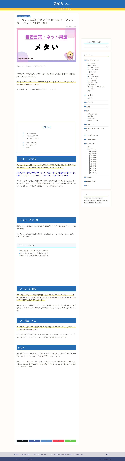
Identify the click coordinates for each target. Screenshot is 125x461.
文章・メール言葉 (93, 69)
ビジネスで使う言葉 (94, 67)
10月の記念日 (93, 168)
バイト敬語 (91, 74)
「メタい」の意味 (31, 133)
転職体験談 (91, 118)
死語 (89, 91)
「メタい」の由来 (31, 142)
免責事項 (30, 458)
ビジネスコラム (91, 124)
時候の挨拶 (93, 72)
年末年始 (93, 200)
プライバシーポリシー (20, 458)
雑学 (87, 186)
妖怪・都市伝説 (91, 181)
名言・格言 (89, 95)
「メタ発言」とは (31, 145)
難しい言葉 (99, 202)
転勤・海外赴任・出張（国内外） (95, 130)
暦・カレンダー (91, 144)
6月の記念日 (93, 161)
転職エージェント (93, 120)
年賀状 (99, 200)
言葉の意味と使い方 (92, 60)
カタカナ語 (89, 102)
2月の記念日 (93, 153)
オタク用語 (91, 88)
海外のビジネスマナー (93, 135)
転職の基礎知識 (92, 114)
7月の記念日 (93, 163)
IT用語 (88, 106)
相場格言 (90, 98)
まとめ (28, 147)
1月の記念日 (93, 151)
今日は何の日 (92, 149)
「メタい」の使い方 (32, 136)
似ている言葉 (92, 84)
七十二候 (87, 200)
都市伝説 (92, 202)
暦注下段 (105, 200)
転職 (87, 111)
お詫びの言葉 (92, 65)
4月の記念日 (93, 157)
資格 (86, 202)
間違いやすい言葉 (93, 76)
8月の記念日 (93, 165)
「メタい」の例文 (33, 138)
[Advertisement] (46, 106)
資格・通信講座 (91, 139)
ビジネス (95, 198)
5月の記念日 (93, 159)
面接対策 (90, 116)
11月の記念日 (93, 170)
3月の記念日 (93, 155)
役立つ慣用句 (92, 80)
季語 (89, 146)
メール (101, 198)
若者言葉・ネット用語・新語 (23, 16)
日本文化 (89, 177)
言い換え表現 (92, 63)
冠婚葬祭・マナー (93, 82)
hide (49, 127)
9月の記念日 (93, 166)
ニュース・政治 (92, 78)
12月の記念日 (93, 172)
